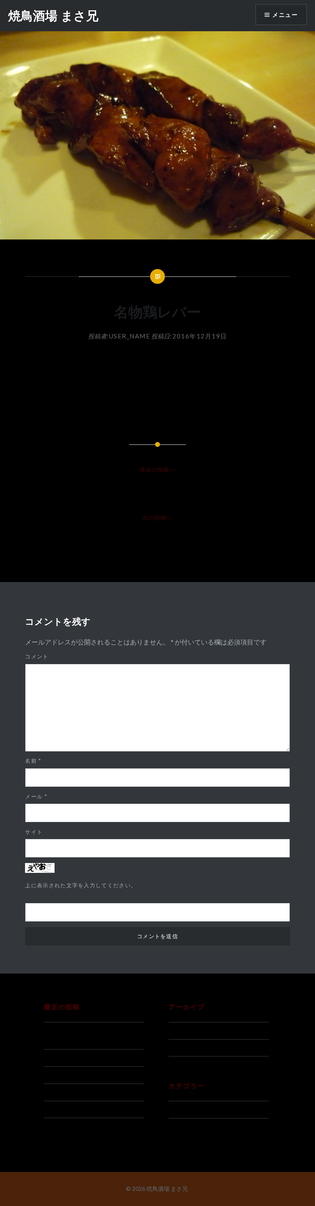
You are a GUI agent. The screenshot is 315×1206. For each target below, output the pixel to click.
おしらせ (181, 1109)
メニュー (285, 14)
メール (36, 796)
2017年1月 (184, 1030)
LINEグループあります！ (78, 1057)
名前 (33, 760)
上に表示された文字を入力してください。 (81, 885)
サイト (34, 832)
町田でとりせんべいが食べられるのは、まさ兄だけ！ (93, 1036)
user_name (130, 336)
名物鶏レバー (62, 1109)
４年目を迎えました (71, 1075)
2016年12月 (186, 1048)
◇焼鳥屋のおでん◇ (71, 1092)
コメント (36, 656)
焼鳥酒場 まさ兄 (53, 15)
